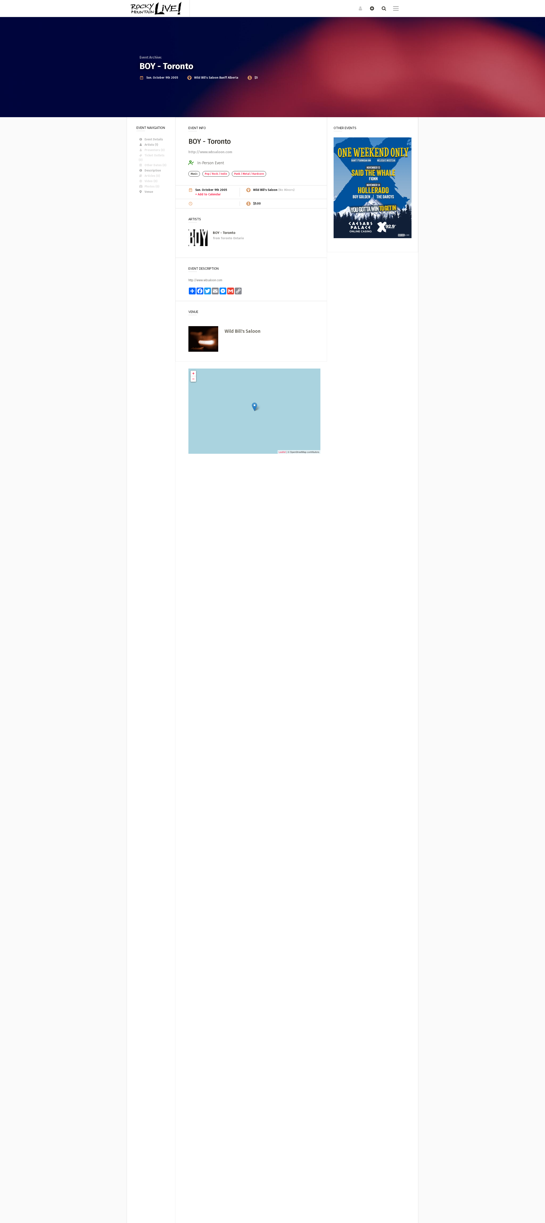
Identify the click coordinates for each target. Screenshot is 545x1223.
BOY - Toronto (224, 233)
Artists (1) (151, 145)
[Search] (381, 8)
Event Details (154, 139)
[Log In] (358, 8)
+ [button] (193, 373)
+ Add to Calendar (208, 194)
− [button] (193, 379)
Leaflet (282, 452)
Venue (149, 192)
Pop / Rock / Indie (216, 173)
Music (194, 173)
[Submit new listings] (370, 8)
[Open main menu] (393, 9)
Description (153, 170)
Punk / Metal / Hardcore (249, 173)
